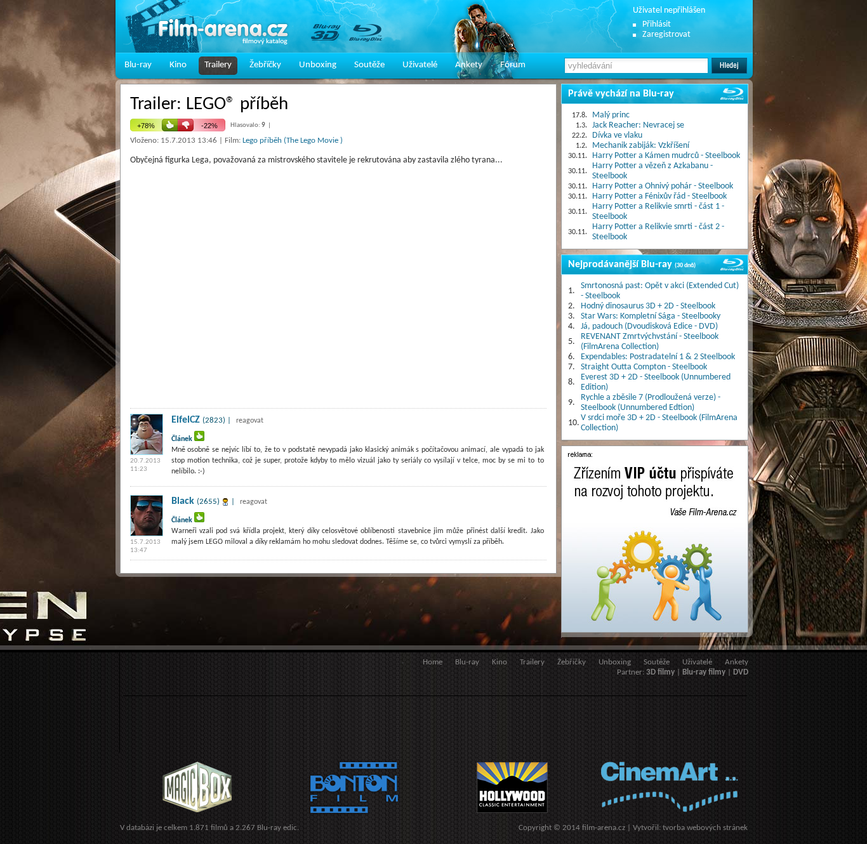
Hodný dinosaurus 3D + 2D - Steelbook (648, 306)
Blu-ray (138, 65)
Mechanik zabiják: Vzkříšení (640, 146)
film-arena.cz (603, 828)
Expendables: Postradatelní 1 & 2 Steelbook (658, 357)
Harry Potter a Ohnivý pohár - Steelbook (662, 186)
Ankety (468, 65)
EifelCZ (185, 420)
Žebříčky (265, 65)
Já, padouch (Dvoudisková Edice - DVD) (649, 326)
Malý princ (611, 115)
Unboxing (317, 65)
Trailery (218, 65)
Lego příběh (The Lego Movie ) (292, 140)
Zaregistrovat (666, 34)
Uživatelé (419, 65)
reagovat (249, 421)
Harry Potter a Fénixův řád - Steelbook (659, 196)
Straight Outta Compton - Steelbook (644, 367)
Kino (178, 65)
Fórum (513, 65)
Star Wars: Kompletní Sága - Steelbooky (650, 316)
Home (432, 662)
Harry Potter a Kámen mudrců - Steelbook (666, 156)
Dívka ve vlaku (617, 135)
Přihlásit (656, 24)
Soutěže (369, 65)
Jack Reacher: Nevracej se (638, 125)
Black (182, 501)
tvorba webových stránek (705, 828)
